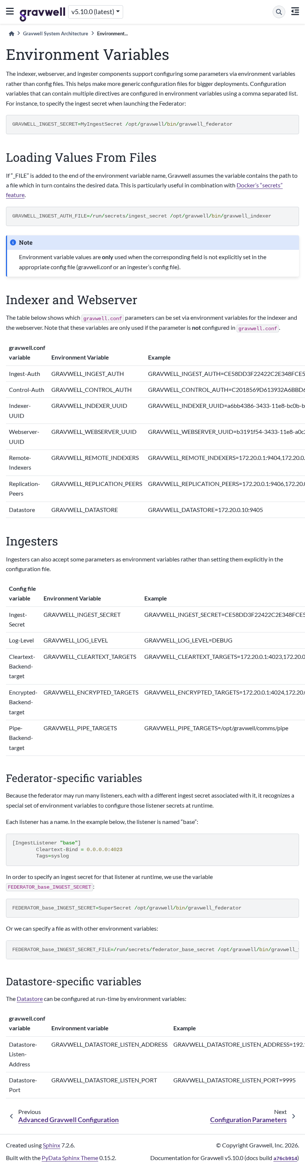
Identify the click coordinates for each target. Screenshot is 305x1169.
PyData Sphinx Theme (70, 1157)
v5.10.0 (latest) (92, 12)
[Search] (279, 12)
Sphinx (51, 1145)
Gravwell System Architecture (55, 33)
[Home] (11, 34)
